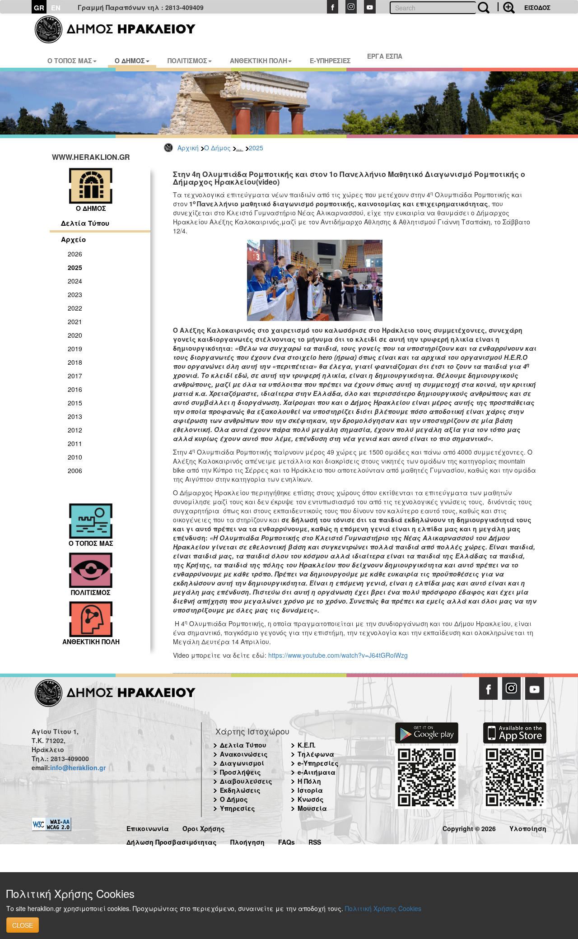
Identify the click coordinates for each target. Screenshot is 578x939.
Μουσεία (312, 808)
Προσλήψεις (240, 771)
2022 (75, 307)
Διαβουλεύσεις (246, 781)
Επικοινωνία (147, 827)
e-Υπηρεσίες (318, 762)
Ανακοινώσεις (244, 753)
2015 (75, 402)
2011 (75, 443)
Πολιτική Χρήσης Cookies (383, 908)
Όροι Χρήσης (203, 827)
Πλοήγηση (247, 840)
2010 (75, 456)
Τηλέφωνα (316, 753)
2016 (75, 389)
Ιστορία (310, 790)
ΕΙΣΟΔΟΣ (537, 7)
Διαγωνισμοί (242, 762)
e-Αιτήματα (317, 771)
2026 (75, 253)
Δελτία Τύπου (85, 223)
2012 (75, 429)
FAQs (286, 840)
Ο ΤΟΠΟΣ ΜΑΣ (69, 60)
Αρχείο (73, 239)
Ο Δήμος (217, 147)
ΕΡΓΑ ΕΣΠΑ (384, 55)
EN (56, 8)
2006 (75, 470)
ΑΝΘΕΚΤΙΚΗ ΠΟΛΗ (258, 60)
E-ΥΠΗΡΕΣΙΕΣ (330, 60)
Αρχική (188, 147)
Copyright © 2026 (469, 827)
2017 (75, 375)
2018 (75, 362)
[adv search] (506, 6)
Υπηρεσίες (237, 808)
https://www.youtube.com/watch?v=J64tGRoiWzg (338, 655)
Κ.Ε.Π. (307, 744)
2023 (75, 294)
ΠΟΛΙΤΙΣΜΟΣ (187, 60)
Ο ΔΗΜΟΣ (130, 60)
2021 (75, 321)
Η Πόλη (309, 781)
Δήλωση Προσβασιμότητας (171, 840)
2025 (256, 147)
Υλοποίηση (527, 827)
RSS (314, 840)
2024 (75, 280)
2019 (75, 348)
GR (39, 8)
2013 (75, 416)
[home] (121, 29)
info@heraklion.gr (78, 767)
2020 (75, 334)
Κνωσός (311, 799)
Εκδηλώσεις (240, 790)
